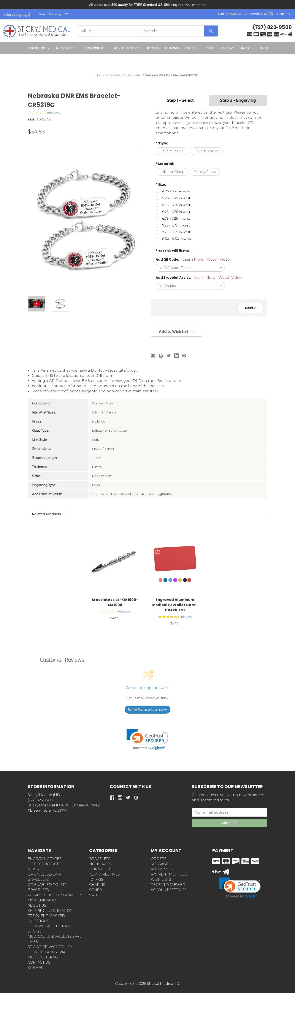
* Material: (165, 164)
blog (264, 48)
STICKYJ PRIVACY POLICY (50, 947)
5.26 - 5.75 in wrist (176, 198)
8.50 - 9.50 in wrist (176, 239)
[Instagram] (120, 797)
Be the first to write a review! (147, 710)
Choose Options (177, 562)
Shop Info (283, 14)
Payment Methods (169, 874)
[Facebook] (112, 797)
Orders (159, 859)
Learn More (192, 259)
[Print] (161, 355)
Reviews (227, 48)
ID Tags (153, 48)
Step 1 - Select (180, 100)
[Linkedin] (176, 355)
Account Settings (169, 890)
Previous (55, 4)
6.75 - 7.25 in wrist (176, 218)
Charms (172, 48)
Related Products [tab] (46, 514)
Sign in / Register (229, 14)
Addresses (162, 869)
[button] (147, 62)
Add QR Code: (167, 259)
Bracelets (36, 48)
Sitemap (36, 968)
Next (240, 4)
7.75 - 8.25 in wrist (176, 232)
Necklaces (65, 48)
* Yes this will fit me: (173, 251)
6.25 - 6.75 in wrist (176, 212)
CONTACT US (39, 962)
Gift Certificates (256, 14)
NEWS (33, 869)
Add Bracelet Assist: (173, 277)
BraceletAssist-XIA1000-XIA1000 (115, 602)
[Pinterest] (184, 355)
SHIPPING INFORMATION (50, 911)
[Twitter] (169, 355)
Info (245, 48)
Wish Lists (161, 879)
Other (190, 48)
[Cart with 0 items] (271, 14)
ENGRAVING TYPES (45, 859)
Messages (161, 864)
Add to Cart (117, 562)
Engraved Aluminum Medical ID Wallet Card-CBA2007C (175, 605)
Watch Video (218, 259)
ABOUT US (37, 905)
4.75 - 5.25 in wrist (176, 191)
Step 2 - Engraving (238, 100)
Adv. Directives (127, 48)
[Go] (211, 30)
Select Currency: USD (54, 14)
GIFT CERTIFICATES (45, 864)
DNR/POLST (94, 48)
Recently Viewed (168, 885)
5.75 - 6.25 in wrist (176, 205)
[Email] (153, 355)
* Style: (162, 143)
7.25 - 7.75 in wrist (176, 225)
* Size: (161, 184)
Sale (210, 48)
